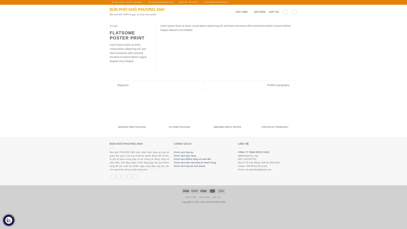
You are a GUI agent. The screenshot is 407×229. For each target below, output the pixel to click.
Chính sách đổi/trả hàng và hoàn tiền (192, 159)
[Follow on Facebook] (284, 2)
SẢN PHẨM (260, 12)
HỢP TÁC (274, 12)
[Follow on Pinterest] (135, 176)
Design (114, 25)
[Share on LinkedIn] (127, 68)
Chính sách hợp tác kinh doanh (189, 166)
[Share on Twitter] (115, 68)
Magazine (123, 85)
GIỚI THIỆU (242, 12)
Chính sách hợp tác (183, 152)
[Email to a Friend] (119, 68)
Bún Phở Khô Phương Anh (137, 9)
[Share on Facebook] (111, 68)
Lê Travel (153, 169)
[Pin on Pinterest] (123, 68)
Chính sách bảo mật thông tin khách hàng (195, 162)
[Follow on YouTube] (296, 2)
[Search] (294, 11)
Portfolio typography (278, 85)
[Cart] (285, 11)
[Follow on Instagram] (287, 2)
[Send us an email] (293, 2)
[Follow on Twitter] (290, 2)
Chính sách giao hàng (185, 156)
